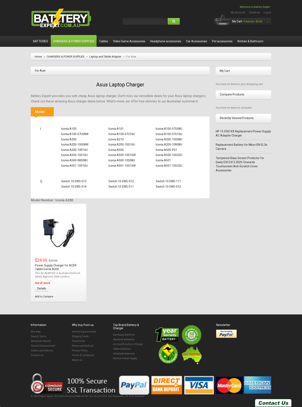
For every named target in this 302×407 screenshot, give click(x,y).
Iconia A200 (68, 139)
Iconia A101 (116, 128)
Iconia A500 (116, 149)
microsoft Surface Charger (128, 344)
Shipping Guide (80, 336)
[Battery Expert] (61, 19)
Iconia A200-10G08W (74, 144)
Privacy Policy (80, 350)
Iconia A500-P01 (166, 149)
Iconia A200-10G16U (121, 144)
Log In (267, 12)
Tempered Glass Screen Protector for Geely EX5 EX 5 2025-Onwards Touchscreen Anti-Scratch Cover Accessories (240, 164)
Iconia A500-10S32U (169, 155)
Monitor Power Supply (125, 358)
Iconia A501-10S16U (74, 165)
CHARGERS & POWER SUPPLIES (65, 56)
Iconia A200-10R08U (169, 144)
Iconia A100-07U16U (121, 134)
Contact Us (37, 355)
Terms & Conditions (83, 355)
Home (38, 56)
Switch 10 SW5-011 (121, 186)
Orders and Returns (42, 350)
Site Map (35, 331)
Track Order (78, 341)
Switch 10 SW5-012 (121, 181)
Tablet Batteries (122, 348)
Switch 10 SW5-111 (168, 181)
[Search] (174, 21)
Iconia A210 (116, 139)
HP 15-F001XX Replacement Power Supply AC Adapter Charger (243, 133)
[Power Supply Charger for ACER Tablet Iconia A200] (58, 231)
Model (40, 112)
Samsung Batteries (124, 334)
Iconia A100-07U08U (169, 128)
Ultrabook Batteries (124, 353)
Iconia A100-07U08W (74, 134)
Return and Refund (82, 345)
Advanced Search (41, 341)
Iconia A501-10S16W (122, 165)
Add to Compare (44, 296)
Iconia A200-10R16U (74, 149)
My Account (238, 12)
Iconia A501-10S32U (169, 165)
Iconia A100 (68, 128)
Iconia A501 (163, 160)
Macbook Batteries (123, 339)
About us (77, 360)
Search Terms (39, 336)
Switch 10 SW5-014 (73, 186)
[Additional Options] (226, 334)
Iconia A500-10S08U (121, 160)
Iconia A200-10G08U (169, 139)
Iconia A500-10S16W (122, 155)
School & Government (43, 345)
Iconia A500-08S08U (74, 160)
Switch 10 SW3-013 (73, 181)
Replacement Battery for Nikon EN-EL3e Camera (241, 146)
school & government (84, 331)
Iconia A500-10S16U (74, 155)
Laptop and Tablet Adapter (105, 56)
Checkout (254, 12)
